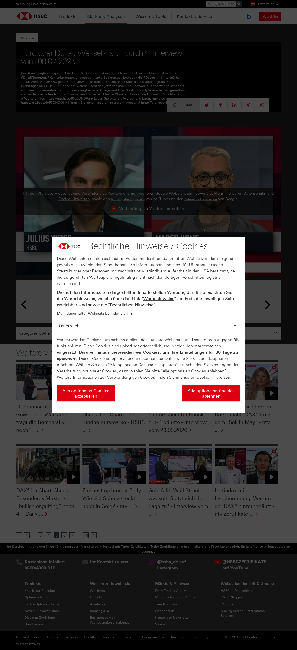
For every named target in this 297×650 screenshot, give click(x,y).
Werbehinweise (158, 298)
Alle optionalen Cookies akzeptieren (85, 393)
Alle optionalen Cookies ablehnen (211, 393)
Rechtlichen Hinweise (131, 304)
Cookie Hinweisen (213, 377)
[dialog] (148, 325)
